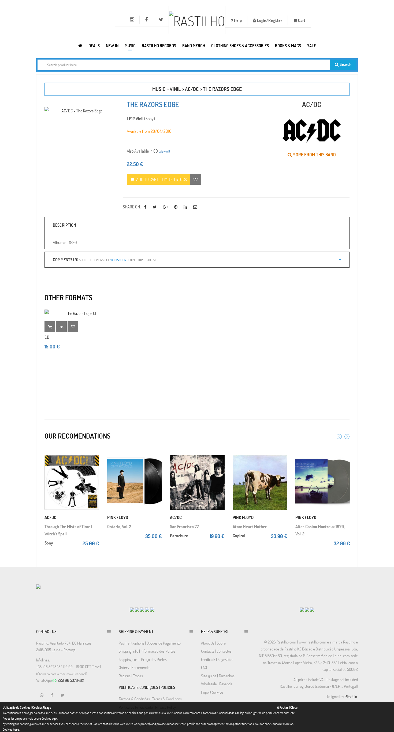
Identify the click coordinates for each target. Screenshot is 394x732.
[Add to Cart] (93, 453)
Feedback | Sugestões (217, 659)
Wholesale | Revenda (216, 683)
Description (64, 225)
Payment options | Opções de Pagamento (150, 643)
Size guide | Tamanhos (218, 675)
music (158, 89)
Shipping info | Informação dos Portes (147, 651)
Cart (301, 20)
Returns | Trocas (131, 675)
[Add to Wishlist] (73, 326)
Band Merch (193, 45)
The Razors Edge (222, 89)
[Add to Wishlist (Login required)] (195, 179)
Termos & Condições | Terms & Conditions (150, 698)
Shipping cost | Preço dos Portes (143, 659)
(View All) (164, 151)
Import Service (212, 692)
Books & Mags (288, 45)
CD (46, 337)
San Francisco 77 (184, 526)
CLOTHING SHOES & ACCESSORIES (240, 45)
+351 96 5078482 (71, 680)
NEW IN (112, 45)
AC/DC (192, 89)
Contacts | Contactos (216, 651)
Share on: (132, 206)
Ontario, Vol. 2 (119, 526)
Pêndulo (351, 696)
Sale (311, 45)
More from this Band (314, 155)
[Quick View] (93, 464)
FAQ (204, 667)
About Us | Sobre (213, 643)
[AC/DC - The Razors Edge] (79, 110)
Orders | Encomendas (135, 667)
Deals (94, 45)
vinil (175, 89)
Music (130, 45)
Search (345, 64)
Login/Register (269, 20)
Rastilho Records (159, 45)
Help (237, 20)
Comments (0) (104, 259)
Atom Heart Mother (250, 526)
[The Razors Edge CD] (79, 313)
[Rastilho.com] (80, 45)
